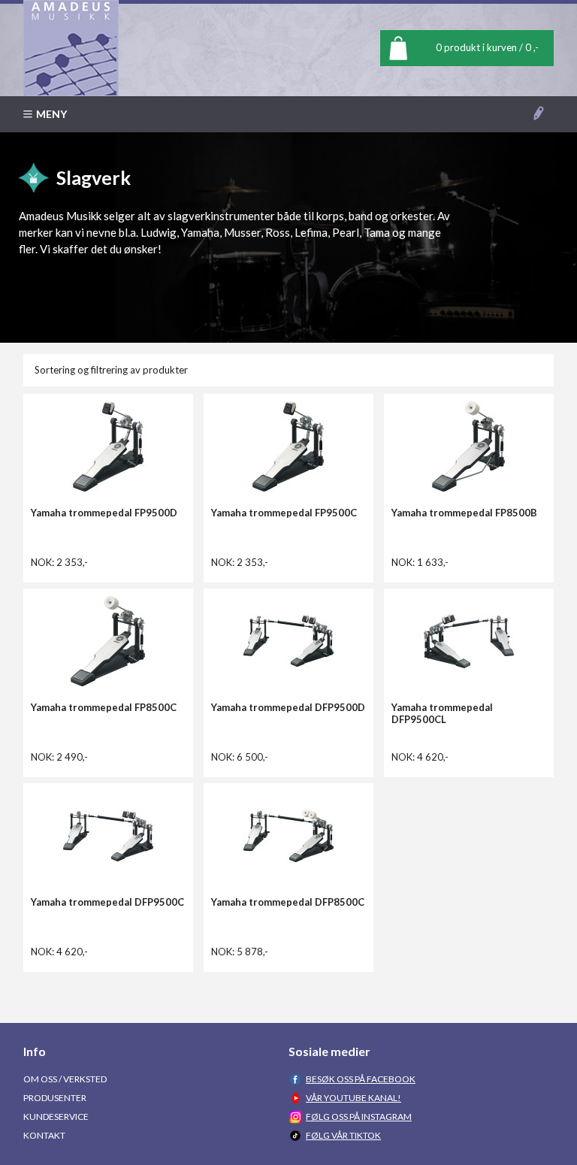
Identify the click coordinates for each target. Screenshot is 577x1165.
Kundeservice (56, 1116)
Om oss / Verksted (65, 1079)
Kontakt (44, 1135)
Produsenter (54, 1097)
